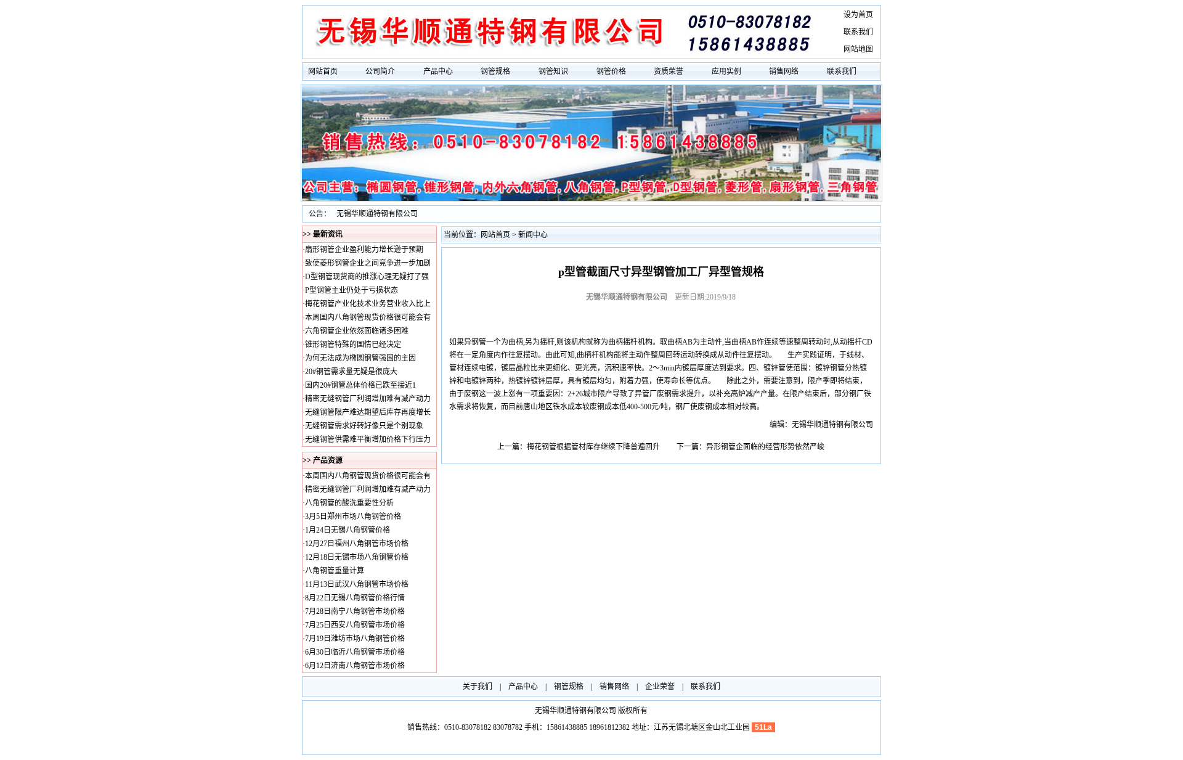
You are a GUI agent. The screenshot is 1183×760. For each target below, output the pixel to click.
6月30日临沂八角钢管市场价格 (355, 652)
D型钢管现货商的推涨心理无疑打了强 (367, 276)
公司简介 (380, 71)
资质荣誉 (668, 71)
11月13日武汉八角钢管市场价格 (357, 584)
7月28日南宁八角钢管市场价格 (355, 611)
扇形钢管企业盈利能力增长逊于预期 (364, 249)
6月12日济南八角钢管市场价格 (355, 665)
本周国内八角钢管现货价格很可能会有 (368, 317)
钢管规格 (495, 71)
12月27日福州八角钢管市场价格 (357, 543)
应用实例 (726, 71)
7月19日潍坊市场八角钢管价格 (355, 638)
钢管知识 (553, 71)
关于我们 (477, 686)
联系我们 (858, 32)
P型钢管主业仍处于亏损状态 (351, 290)
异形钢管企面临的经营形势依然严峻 (765, 447)
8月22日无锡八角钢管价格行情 (355, 598)
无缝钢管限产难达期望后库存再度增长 (368, 412)
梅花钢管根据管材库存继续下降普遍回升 (593, 447)
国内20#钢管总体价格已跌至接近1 (360, 385)
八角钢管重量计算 (334, 570)
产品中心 (438, 71)
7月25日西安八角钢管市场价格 (355, 625)
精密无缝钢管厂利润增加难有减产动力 (368, 398)
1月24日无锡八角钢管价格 (347, 530)
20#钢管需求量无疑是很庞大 (351, 371)
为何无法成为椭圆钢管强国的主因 (360, 358)
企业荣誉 (660, 686)
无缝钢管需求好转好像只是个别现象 (364, 426)
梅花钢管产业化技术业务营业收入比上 (368, 304)
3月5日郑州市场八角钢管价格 (353, 516)
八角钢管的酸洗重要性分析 (349, 503)
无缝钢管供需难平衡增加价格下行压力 (368, 439)
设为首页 (858, 14)
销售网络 (784, 71)
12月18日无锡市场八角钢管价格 (357, 557)
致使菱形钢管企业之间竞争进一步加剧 (368, 263)
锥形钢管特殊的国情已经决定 (353, 344)
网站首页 (323, 71)
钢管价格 (611, 71)
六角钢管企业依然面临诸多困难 (357, 331)
